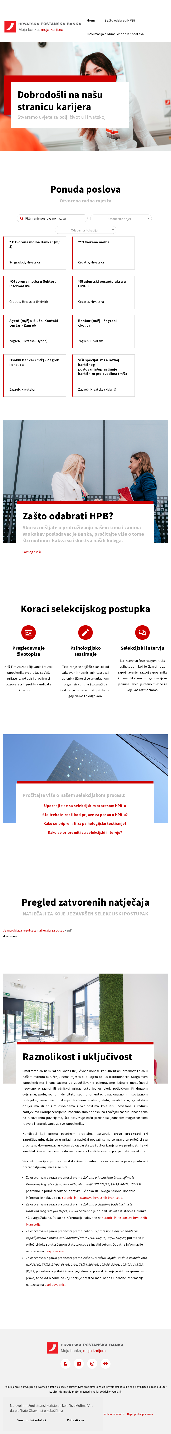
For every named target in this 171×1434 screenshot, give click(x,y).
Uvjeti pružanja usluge (140, 1414)
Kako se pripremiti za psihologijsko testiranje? (85, 823)
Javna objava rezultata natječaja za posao (33, 930)
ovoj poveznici (55, 1251)
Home (91, 20)
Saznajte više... (33, 552)
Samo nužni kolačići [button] (31, 1420)
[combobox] (121, 218)
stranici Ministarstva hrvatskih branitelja (92, 1197)
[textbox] (121, 219)
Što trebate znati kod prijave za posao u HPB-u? (85, 814)
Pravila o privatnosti (113, 1414)
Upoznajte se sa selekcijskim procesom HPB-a (85, 805)
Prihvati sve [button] (75, 1420)
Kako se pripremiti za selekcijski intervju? (85, 832)
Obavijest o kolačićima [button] (46, 1410)
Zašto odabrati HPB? (120, 20)
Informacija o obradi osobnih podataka (115, 34)
